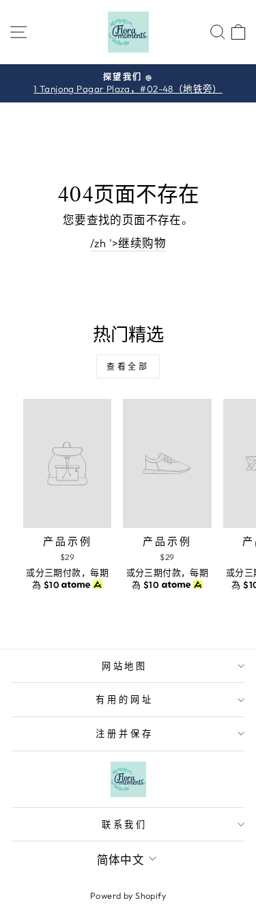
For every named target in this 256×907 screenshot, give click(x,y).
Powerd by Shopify (128, 895)
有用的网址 (125, 699)
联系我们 (125, 824)
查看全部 (127, 366)
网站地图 (125, 665)
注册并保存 (125, 733)
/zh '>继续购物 (128, 243)
